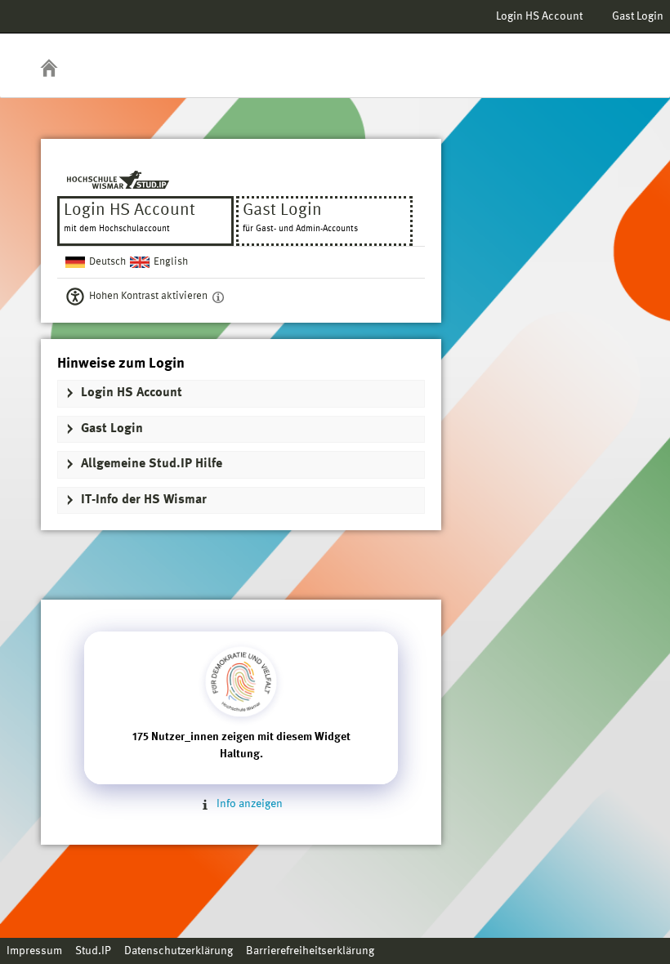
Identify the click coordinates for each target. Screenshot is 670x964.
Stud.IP (93, 951)
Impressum (34, 951)
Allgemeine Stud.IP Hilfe (151, 464)
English (171, 262)
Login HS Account (539, 16)
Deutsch (107, 262)
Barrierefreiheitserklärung (310, 951)
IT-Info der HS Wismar (144, 500)
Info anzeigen (248, 804)
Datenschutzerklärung (178, 951)
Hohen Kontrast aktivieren (148, 296)
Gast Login (637, 16)
